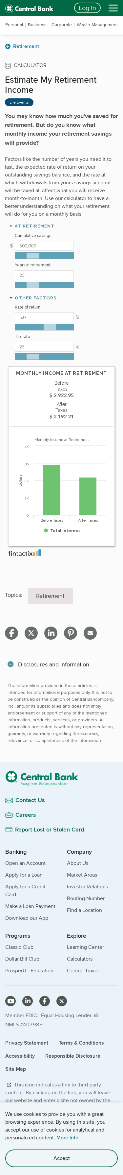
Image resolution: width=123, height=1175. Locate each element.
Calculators (79, 959)
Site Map (15, 1069)
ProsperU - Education (29, 970)
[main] (61, 449)
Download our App (26, 918)
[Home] (61, 778)
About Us (77, 863)
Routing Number (86, 898)
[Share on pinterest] (70, 633)
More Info (67, 1137)
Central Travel (83, 970)
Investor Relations (87, 886)
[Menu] (113, 8)
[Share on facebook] (11, 633)
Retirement (50, 596)
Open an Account (25, 863)
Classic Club (19, 947)
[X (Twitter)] (61, 1001)
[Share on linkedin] (50, 633)
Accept (61, 1158)
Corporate (61, 24)
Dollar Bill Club (22, 959)
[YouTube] (10, 1001)
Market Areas (82, 875)
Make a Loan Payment (30, 906)
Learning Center (85, 947)
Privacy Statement (26, 1043)
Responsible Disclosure (72, 1056)
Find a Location (84, 910)
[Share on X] (31, 633)
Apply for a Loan (24, 875)
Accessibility (20, 1056)
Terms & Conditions (81, 1043)
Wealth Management (97, 24)
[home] (35, 7)
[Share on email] (90, 633)
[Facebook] (44, 1001)
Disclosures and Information (53, 664)
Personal (14, 24)
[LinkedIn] (27, 1001)
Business (37, 24)
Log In (87, 7)
